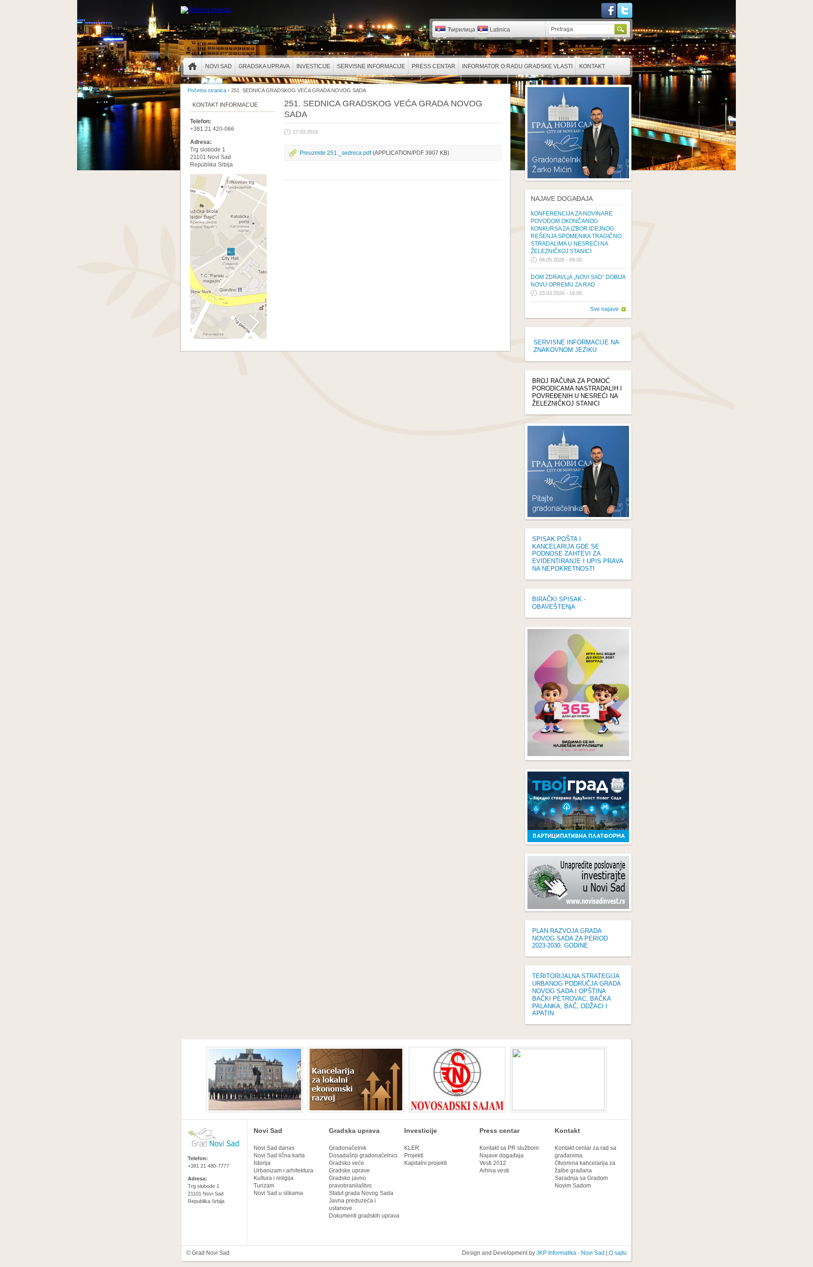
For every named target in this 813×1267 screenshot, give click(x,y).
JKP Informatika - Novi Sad (570, 1253)
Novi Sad (218, 66)
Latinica (500, 29)
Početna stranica (192, 66)
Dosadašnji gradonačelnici (363, 1155)
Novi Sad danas (274, 1148)
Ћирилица (461, 29)
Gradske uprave (349, 1170)
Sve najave (604, 309)
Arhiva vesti (494, 1170)
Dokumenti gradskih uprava (364, 1215)
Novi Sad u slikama (278, 1193)
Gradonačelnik (348, 1148)
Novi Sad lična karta (279, 1155)
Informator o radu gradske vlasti (517, 66)
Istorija (262, 1163)
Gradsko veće (346, 1163)
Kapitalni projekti (425, 1163)
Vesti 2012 (492, 1163)
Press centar (433, 66)
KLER (411, 1148)
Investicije (313, 66)
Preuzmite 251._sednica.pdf (335, 153)
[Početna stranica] (206, 10)
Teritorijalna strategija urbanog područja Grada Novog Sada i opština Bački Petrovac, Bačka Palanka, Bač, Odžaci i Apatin (576, 994)
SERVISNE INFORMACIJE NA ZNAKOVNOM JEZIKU (576, 346)
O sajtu (618, 1253)
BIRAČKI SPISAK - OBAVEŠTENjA (559, 603)
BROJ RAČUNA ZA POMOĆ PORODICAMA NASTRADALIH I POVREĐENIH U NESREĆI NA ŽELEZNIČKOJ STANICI (577, 392)
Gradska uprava (264, 66)
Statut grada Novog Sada (361, 1193)
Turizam (264, 1185)
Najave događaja (562, 198)
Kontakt (592, 66)
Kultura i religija (274, 1178)
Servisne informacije (371, 66)
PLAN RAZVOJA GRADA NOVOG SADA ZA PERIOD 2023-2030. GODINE (570, 938)
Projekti (413, 1155)
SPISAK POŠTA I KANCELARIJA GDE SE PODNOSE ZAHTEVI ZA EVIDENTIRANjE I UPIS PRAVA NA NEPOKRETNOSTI (577, 553)
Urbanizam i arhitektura (283, 1170)
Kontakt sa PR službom (509, 1148)
